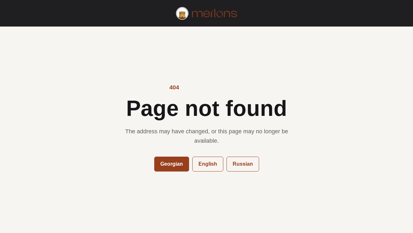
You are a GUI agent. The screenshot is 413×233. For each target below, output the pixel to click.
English (207, 164)
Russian (243, 164)
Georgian (171, 164)
